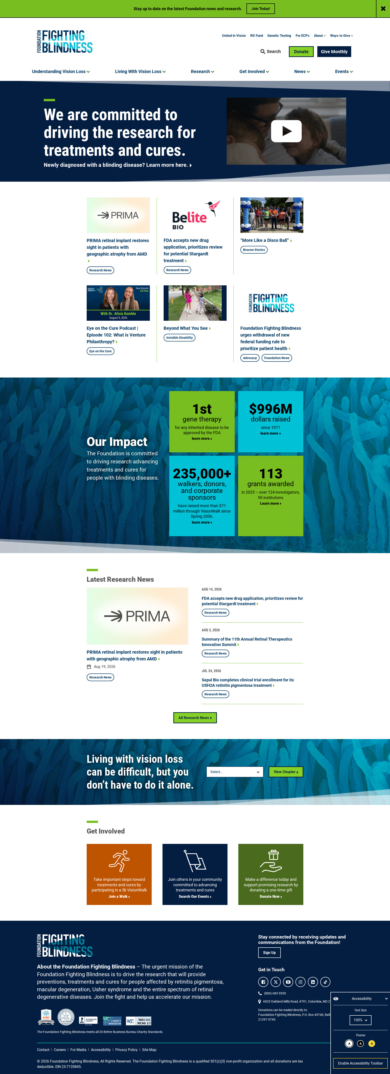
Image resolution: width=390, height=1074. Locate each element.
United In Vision (234, 36)
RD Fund (256, 36)
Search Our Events (194, 896)
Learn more (269, 503)
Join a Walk (118, 896)
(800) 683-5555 (275, 993)
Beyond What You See (186, 328)
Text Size (360, 1010)
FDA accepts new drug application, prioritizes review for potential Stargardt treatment (193, 250)
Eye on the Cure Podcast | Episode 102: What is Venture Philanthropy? (116, 334)
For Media (78, 1050)
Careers (60, 1050)
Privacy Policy (126, 1050)
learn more (201, 438)
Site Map (149, 1050)
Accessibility (101, 1050)
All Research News (194, 718)
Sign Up (269, 952)
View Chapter (284, 772)
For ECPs (302, 36)
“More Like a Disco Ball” (264, 240)
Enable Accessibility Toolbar (360, 1063)
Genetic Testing (279, 36)
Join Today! (260, 9)
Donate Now (270, 896)
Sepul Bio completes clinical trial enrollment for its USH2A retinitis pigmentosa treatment (248, 683)
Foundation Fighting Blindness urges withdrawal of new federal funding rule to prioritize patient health (270, 338)
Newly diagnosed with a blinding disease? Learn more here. (116, 165)
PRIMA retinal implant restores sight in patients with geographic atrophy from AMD (118, 247)
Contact (43, 1050)
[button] (270, 51)
